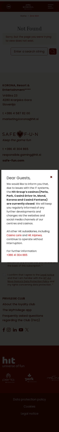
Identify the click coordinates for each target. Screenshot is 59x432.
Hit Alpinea (35, 235)
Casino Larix (14, 235)
